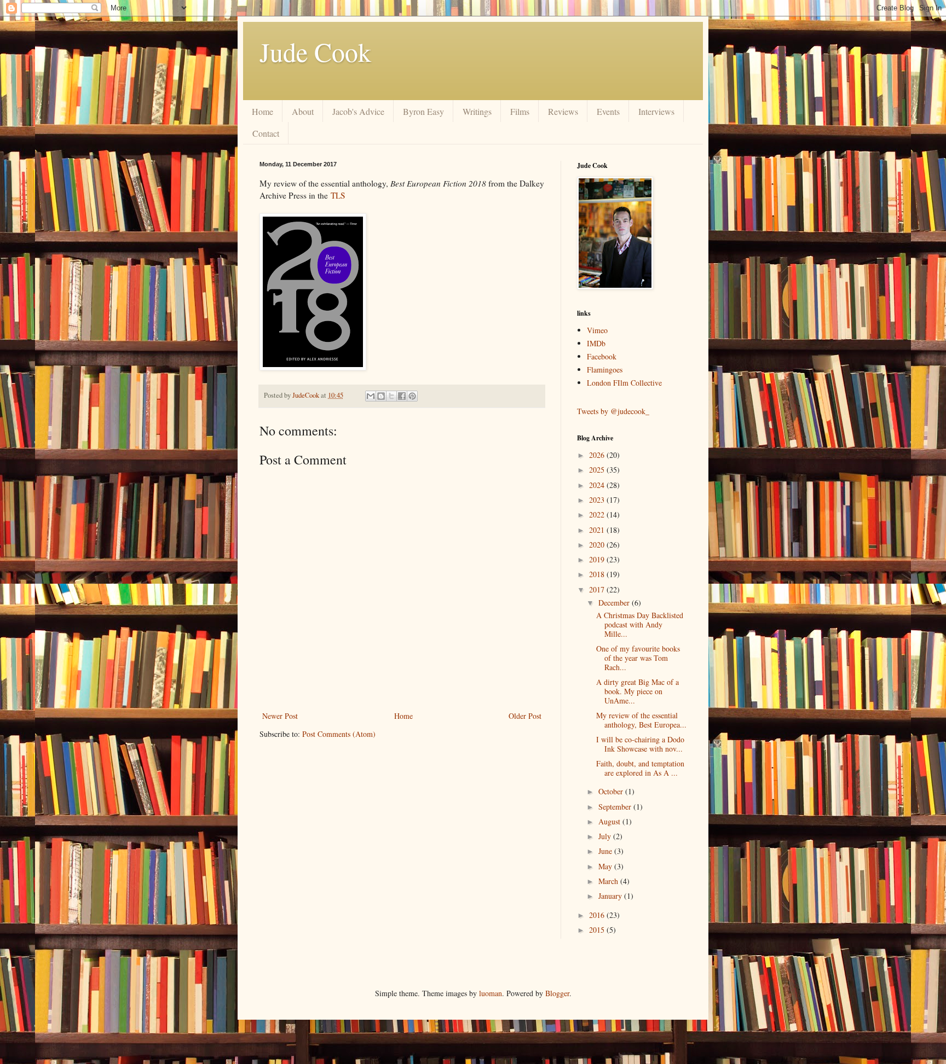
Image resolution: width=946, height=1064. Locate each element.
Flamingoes (604, 369)
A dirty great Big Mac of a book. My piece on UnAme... (637, 691)
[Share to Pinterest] (412, 396)
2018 (598, 574)
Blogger (557, 993)
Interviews (656, 111)
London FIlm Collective (624, 382)
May (606, 866)
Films (519, 111)
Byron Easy (423, 111)
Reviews (563, 111)
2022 (598, 514)
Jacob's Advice (358, 111)
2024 (598, 485)
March (609, 881)
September (615, 806)
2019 (598, 559)
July (605, 836)
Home (262, 111)
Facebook (601, 356)
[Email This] (370, 396)
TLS (338, 195)
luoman (490, 993)
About (303, 111)
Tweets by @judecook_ (613, 411)
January (611, 896)
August (610, 821)
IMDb (596, 343)
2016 (598, 915)
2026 (598, 455)
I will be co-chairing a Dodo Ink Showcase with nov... (640, 744)
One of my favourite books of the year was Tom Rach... (638, 657)
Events (608, 111)
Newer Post (280, 716)
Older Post (525, 716)
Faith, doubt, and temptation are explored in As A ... (640, 768)
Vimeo (597, 330)
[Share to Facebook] (401, 396)
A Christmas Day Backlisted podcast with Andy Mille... (639, 624)
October (611, 791)
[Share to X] (391, 396)
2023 (598, 500)
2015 (598, 930)
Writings (477, 111)
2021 (598, 530)
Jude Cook (315, 51)
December (615, 602)
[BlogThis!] (381, 396)
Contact (265, 133)
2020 (598, 544)
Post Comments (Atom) (339, 734)
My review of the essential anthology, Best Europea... (641, 720)
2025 (598, 469)
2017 (598, 589)
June (606, 851)
